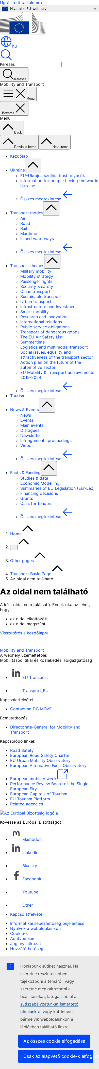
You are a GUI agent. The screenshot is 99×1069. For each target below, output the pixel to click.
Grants (26, 498)
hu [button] (14, 46)
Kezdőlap (19, 156)
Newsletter (30, 435)
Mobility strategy (36, 276)
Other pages (22, 560)
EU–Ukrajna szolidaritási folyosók (52, 175)
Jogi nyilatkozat (25, 943)
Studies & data (34, 478)
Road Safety (22, 750)
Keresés (7, 64)
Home (16, 533)
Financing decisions (39, 493)
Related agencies (26, 803)
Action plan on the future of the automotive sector (50, 365)
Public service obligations (45, 326)
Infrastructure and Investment (48, 306)
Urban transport (35, 301)
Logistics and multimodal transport (54, 347)
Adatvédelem (23, 938)
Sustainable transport (41, 296)
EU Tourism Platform (30, 798)
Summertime (32, 342)
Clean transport (35, 291)
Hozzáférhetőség (26, 948)
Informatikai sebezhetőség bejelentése (47, 923)
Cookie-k (19, 933)
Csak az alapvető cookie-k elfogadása (58, 1056)
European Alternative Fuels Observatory (48, 765)
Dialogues (29, 430)
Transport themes (27, 265)
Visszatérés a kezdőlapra (24, 632)
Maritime (28, 233)
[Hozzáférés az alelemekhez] (33, 166)
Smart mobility (34, 311)
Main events (31, 425)
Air (23, 218)
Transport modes (26, 212)
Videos (27, 445)
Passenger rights (36, 281)
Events (26, 420)
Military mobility (35, 271)
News (25, 415)
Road (25, 223)
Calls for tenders (36, 503)
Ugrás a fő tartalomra (21, 2)
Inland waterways (37, 238)
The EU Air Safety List (41, 336)
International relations (41, 321)
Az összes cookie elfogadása (54, 1041)
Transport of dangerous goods (49, 331)
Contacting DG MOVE (31, 708)
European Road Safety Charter (39, 755)
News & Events (24, 409)
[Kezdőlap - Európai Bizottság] (22, 32)
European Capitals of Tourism (38, 793)
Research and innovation (44, 316)
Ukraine (17, 170)
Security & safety (36, 286)
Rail (23, 228)
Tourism (17, 395)
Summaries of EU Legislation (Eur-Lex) (57, 488)
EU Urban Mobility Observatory (40, 760)
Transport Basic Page (30, 573)
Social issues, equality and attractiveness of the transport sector (56, 355)
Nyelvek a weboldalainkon (35, 928)
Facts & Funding (25, 472)
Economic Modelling (39, 483)
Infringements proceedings (46, 440)
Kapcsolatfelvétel (26, 914)
